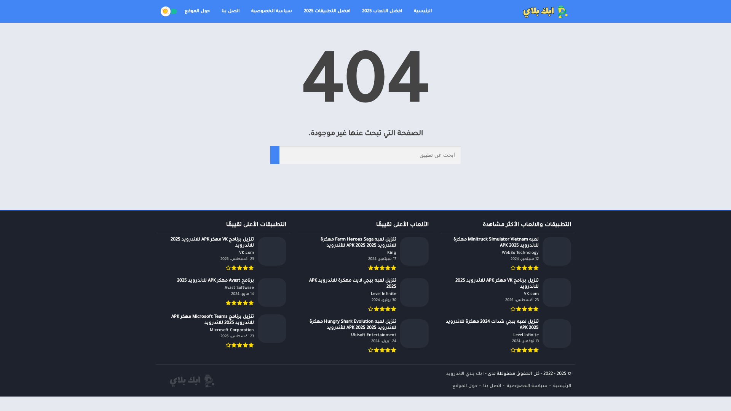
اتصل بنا (230, 11)
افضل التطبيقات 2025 (327, 11)
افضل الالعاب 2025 (382, 11)
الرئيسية (423, 11)
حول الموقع (197, 11)
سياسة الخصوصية (271, 11)
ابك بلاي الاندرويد (465, 374)
